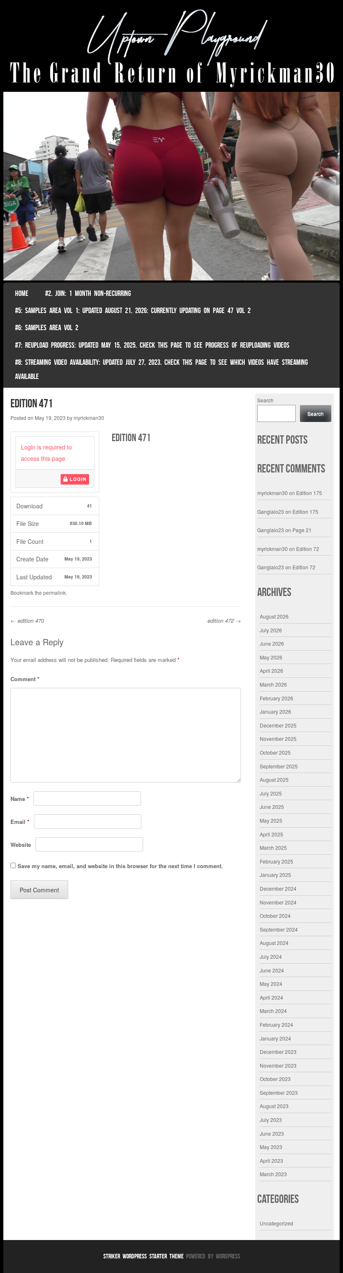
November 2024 (278, 902)
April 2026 (271, 670)
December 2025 (278, 725)
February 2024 (276, 1024)
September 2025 (279, 766)
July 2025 (271, 793)
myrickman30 (89, 417)
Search (265, 400)
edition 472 (224, 620)
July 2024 (271, 956)
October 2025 (275, 752)
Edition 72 (307, 548)
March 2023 (273, 1173)
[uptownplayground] (171, 48)
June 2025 (272, 806)
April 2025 (271, 834)
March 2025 (273, 847)
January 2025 (275, 874)
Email (19, 822)
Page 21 (302, 529)
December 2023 (278, 1051)
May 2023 (271, 1146)
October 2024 (275, 915)
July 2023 (271, 1119)
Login (77, 479)
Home (21, 293)
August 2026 (274, 616)
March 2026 (273, 684)
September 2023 (279, 1092)
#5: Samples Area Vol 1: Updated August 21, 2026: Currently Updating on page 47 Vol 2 (133, 310)
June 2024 (272, 970)
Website (20, 845)
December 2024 (278, 888)
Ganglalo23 (270, 511)
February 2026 (276, 698)
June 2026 (272, 643)
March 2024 (273, 1010)
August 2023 (274, 1105)
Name (19, 799)
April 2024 (271, 997)
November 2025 (278, 738)
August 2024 (274, 942)
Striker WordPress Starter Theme (143, 1256)
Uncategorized (276, 1223)
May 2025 (271, 820)
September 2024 (279, 929)
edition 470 (27, 620)
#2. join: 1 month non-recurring (88, 293)
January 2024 (275, 1038)
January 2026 (275, 711)
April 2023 (271, 1160)
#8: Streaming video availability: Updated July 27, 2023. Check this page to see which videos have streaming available (161, 369)
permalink (54, 592)
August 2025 (274, 779)
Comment (24, 679)
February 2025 (276, 861)
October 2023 (275, 1078)
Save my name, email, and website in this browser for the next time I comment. (120, 866)
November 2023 (278, 1065)
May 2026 (271, 657)
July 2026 (271, 630)
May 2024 (271, 983)
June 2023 (272, 1133)
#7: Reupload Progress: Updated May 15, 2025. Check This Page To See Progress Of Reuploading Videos (152, 345)
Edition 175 (309, 492)
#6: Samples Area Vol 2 (46, 327)
